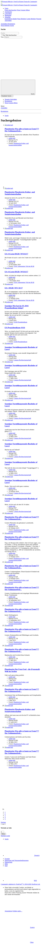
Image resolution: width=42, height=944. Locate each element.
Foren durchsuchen (11, 10)
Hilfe (6, 864)
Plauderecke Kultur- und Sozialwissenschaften (19, 144)
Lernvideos (8, 13)
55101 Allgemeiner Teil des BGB (23, 266)
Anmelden (4, 108)
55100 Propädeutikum (20, 322)
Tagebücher (8, 12)
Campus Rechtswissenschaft (22, 360)
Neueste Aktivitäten (11, 99)
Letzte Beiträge (31, 19)
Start (6, 865)
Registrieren (8, 101)
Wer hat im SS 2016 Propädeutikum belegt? (17, 307)
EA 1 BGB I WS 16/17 (14, 288)
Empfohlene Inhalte (11, 19)
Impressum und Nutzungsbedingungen (17, 860)
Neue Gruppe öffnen (23, 10)
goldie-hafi (12, 138)
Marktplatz (8, 15)
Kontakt (7, 859)
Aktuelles (8, 17)
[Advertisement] (21, 59)
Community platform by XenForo (20, 884)
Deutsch (36, 855)
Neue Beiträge (21, 19)
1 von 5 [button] (3, 824)
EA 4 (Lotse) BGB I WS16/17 (16, 254)
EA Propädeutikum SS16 (15, 328)
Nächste (3, 822)
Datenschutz (8, 862)
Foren (6, 8)
